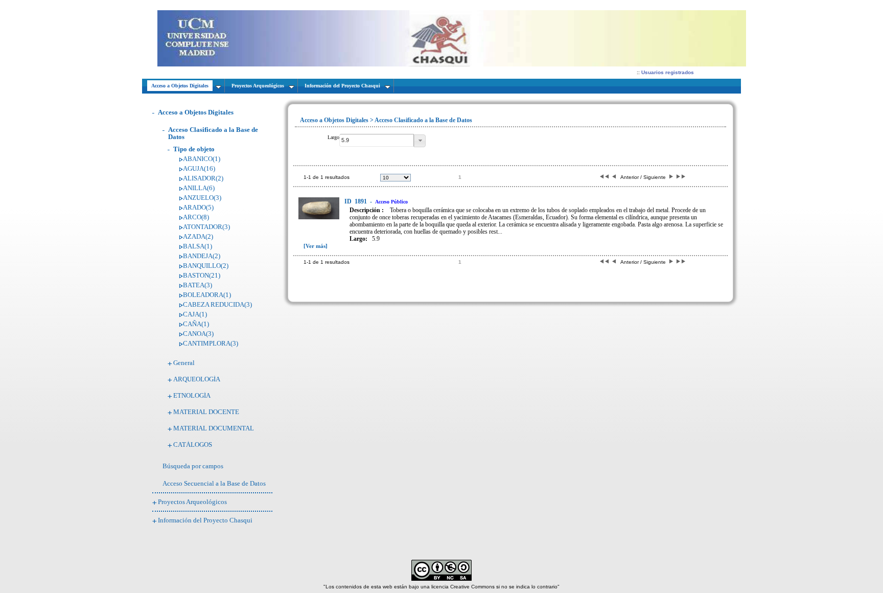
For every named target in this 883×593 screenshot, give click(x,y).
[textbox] (376, 140)
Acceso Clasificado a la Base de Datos (213, 133)
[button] (420, 140)
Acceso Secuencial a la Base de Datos (214, 483)
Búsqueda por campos (192, 466)
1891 (356, 201)
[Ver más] (316, 246)
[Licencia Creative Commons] (441, 579)
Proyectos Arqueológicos (192, 502)
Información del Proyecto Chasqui (205, 520)
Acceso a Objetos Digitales (196, 112)
